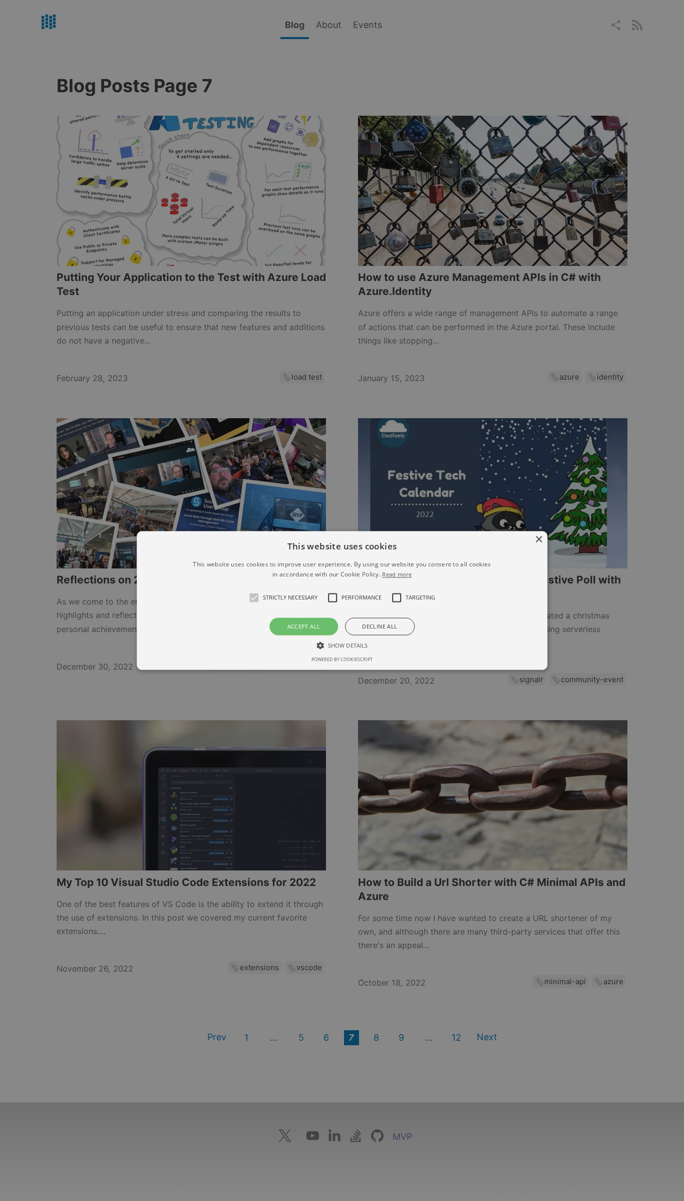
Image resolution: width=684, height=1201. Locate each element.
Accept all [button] (303, 626)
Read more (397, 574)
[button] (254, 597)
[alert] (342, 600)
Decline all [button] (379, 626)
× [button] (538, 539)
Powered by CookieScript (342, 660)
